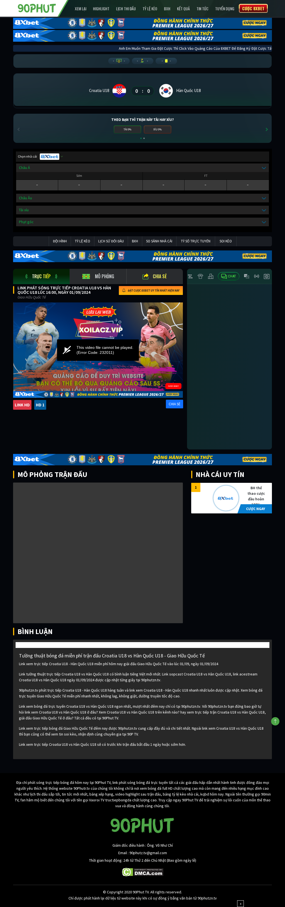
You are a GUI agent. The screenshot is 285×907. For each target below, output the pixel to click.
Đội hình (60, 241)
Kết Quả (183, 8)
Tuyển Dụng (224, 8)
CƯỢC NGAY (255, 508)
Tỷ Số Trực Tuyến (195, 241)
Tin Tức (202, 8)
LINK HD (22, 404)
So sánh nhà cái (159, 241)
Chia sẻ (160, 276)
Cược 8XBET (253, 8)
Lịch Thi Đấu (126, 8)
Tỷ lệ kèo (149, 8)
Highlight (101, 8)
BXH (167, 8)
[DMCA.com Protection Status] (142, 871)
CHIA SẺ (174, 404)
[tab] (41, 276)
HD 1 (40, 404)
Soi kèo (226, 241)
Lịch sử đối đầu (111, 241)
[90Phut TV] (37, 7)
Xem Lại (80, 8)
